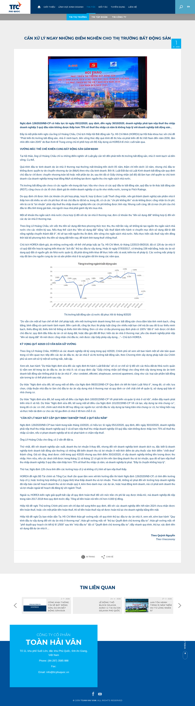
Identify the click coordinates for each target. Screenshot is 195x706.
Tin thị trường (78, 17)
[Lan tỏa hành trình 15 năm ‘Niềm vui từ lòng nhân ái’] (148, 605)
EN (188, 6)
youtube (100, 694)
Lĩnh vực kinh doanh (70, 7)
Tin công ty (119, 17)
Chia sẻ (109, 557)
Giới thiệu (49, 7)
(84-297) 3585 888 (58, 660)
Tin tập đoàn (99, 17)
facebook (93, 694)
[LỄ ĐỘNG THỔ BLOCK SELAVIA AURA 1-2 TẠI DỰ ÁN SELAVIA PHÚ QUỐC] (97, 605)
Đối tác (103, 7)
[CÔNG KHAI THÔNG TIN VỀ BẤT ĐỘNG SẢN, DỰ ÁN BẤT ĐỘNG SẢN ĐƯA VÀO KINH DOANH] (46, 605)
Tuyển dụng (118, 7)
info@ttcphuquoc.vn (57, 672)
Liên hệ (132, 7)
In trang (90, 557)
